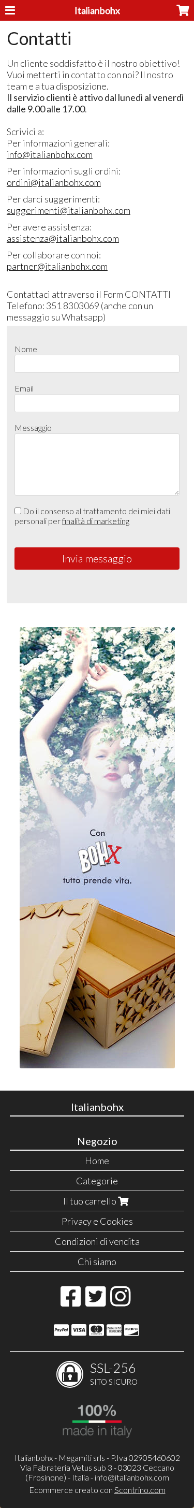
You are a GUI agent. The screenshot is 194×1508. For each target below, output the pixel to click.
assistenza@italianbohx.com (63, 238)
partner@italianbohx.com (57, 266)
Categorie (97, 1180)
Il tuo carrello (90, 1201)
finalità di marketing (95, 521)
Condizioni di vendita (97, 1241)
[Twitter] (95, 1301)
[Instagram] (120, 1301)
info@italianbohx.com (50, 154)
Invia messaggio (97, 558)
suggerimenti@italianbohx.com (68, 210)
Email (24, 388)
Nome (25, 349)
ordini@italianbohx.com (54, 182)
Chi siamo (97, 1261)
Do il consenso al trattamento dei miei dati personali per (92, 516)
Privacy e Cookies (97, 1221)
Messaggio (33, 427)
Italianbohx (97, 10)
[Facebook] (71, 1301)
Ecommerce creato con (97, 1490)
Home (97, 1160)
